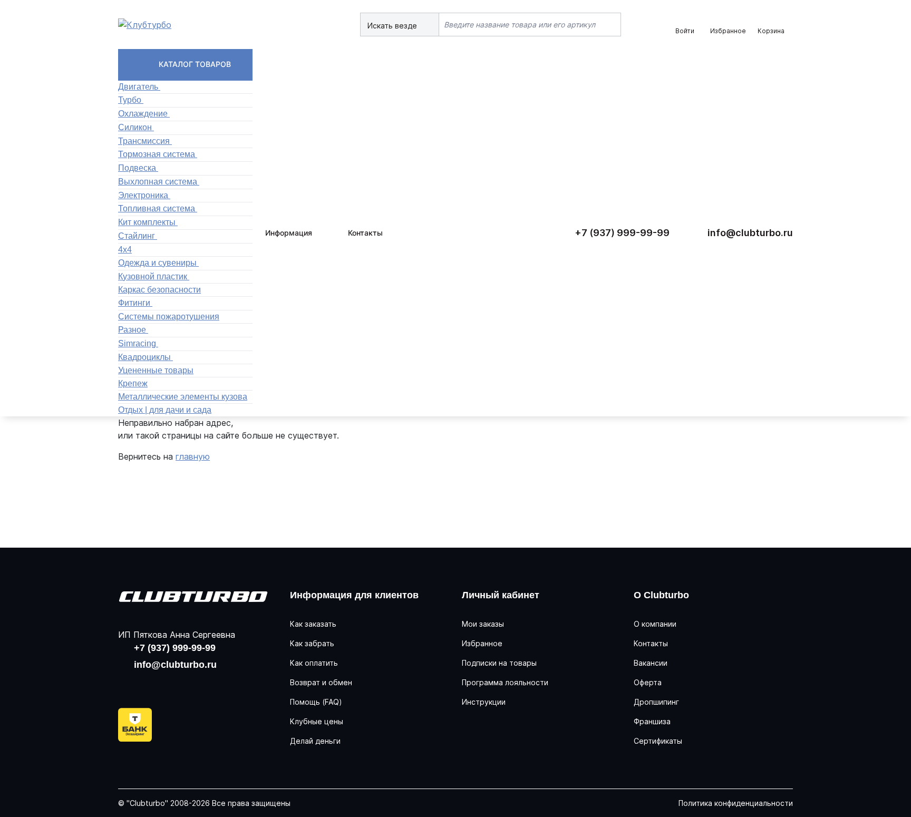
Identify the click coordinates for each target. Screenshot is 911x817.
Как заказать (313, 623)
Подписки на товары (499, 662)
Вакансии (650, 662)
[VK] (128, 684)
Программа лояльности (505, 682)
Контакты (365, 232)
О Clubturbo (661, 595)
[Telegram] (196, 684)
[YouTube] (162, 684)
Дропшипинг (656, 701)
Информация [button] (288, 232)
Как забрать (312, 643)
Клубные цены (316, 721)
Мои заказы (483, 623)
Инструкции (484, 701)
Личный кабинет (500, 595)
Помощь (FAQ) (316, 701)
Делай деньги (315, 740)
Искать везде (393, 25)
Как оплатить (314, 662)
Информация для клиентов (354, 595)
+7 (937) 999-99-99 (622, 232)
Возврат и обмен (321, 682)
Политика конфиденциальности (736, 803)
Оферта (648, 682)
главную (193, 456)
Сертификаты (658, 740)
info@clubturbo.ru (750, 232)
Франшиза (652, 721)
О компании (655, 623)
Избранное (482, 643)
